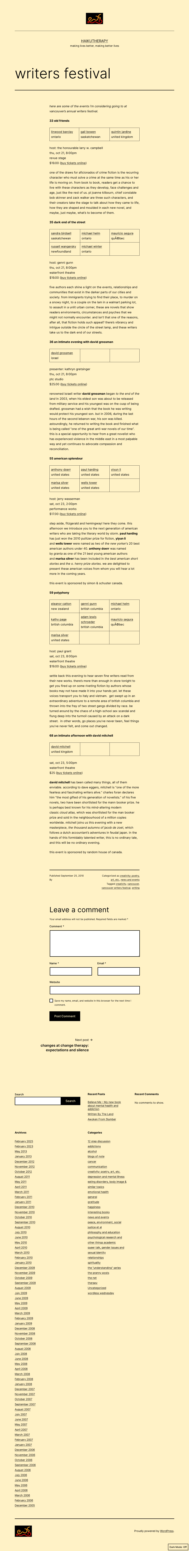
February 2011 (23, 1196)
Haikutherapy (94, 41)
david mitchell (60, 746)
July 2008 (21, 1353)
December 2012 (24, 1161)
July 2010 (21, 1232)
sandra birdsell (61, 233)
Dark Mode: (176, 1547)
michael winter (92, 246)
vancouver (133, 883)
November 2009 (25, 1272)
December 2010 (24, 1207)
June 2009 (21, 1298)
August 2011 (22, 1176)
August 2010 (22, 1227)
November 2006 (25, 1454)
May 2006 (21, 1485)
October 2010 (23, 1217)
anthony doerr (61, 469)
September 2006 (25, 1465)
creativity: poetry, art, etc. (104, 1171)
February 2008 (24, 1379)
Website (54, 982)
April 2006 (21, 1490)
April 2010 (21, 1247)
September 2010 (25, 1222)
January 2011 (23, 1201)
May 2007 (21, 1424)
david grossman (62, 353)
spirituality (94, 1262)
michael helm (91, 233)
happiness (94, 1207)
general (92, 1196)
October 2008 (23, 1338)
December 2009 (25, 1267)
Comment (56, 926)
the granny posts (98, 1272)
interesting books (99, 1212)
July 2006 (21, 1475)
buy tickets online (73, 163)
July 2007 (21, 1414)
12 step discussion (99, 1141)
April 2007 (21, 1429)
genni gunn (89, 604)
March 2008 (22, 1374)
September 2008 (25, 1343)
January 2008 (23, 1384)
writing (136, 887)
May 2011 (20, 1181)
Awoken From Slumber (102, 1119)
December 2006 (25, 1449)
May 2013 (21, 1151)
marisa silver (59, 483)
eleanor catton (61, 604)
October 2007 (23, 1399)
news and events (130, 879)
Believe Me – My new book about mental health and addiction (104, 1106)
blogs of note (96, 1156)
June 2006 (21, 1480)
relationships (96, 1257)
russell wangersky (63, 246)
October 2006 (23, 1459)
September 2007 (25, 1404)
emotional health (98, 1191)
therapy (92, 1282)
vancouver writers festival (116, 887)
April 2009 (21, 1308)
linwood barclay (62, 132)
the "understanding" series (104, 1267)
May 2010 (21, 1242)
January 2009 (23, 1323)
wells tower (89, 483)
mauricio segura (122, 233)
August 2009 (23, 1287)
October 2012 (23, 1171)
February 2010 (24, 1257)
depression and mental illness (106, 1176)
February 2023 (24, 1146)
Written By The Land (100, 1114)
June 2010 (21, 1237)
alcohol (92, 1151)
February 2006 (24, 1500)
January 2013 (23, 1156)
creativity (121, 883)
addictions (94, 1146)
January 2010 (23, 1262)
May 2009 (21, 1303)
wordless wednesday (101, 1293)
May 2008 (21, 1363)
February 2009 (24, 1318)
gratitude (93, 1201)
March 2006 (22, 1495)
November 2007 (25, 1394)
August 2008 (23, 1348)
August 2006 (23, 1470)
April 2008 (21, 1368)
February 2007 (24, 1439)
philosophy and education (104, 1232)
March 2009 (22, 1313)
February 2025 (24, 1141)
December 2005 (25, 1505)
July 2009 (21, 1293)
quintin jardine (121, 132)
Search (19, 1094)
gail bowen (88, 132)
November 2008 (25, 1333)
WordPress (166, 1531)
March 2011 (22, 1191)
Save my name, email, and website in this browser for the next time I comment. (92, 1002)
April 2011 (21, 1186)
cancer (92, 1161)
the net (92, 1277)
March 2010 (22, 1252)
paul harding (89, 469)
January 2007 (23, 1444)
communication (97, 1166)
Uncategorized (97, 1287)
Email (101, 963)
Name (54, 963)
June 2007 (21, 1419)
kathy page (59, 619)
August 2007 (23, 1409)
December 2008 (25, 1328)
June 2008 (21, 1358)
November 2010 (25, 1212)
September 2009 (25, 1282)
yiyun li (116, 469)
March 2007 (22, 1434)
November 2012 (25, 1166)
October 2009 (23, 1277)
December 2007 (25, 1389)
